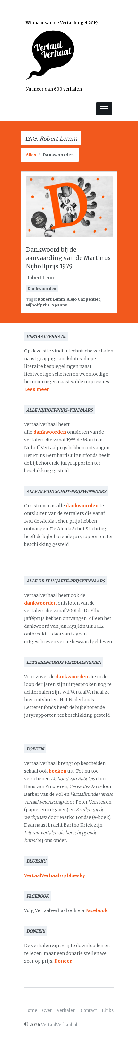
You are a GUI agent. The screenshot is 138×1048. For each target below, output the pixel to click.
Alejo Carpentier (83, 299)
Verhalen (66, 1010)
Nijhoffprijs (38, 305)
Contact (89, 1010)
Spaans (59, 305)
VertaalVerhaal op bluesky (54, 875)
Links (108, 1010)
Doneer (63, 961)
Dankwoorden (58, 155)
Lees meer (36, 389)
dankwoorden (49, 432)
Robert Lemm (51, 299)
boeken (57, 771)
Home (30, 1010)
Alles (31, 155)
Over (47, 1010)
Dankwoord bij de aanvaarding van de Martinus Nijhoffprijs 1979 (68, 258)
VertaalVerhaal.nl (59, 1024)
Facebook (96, 910)
